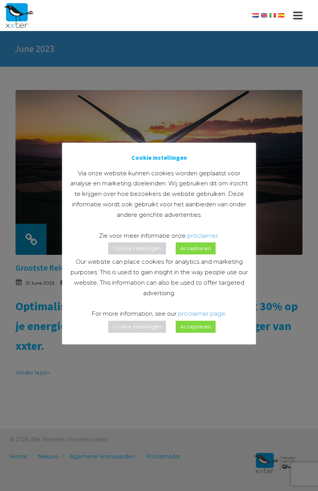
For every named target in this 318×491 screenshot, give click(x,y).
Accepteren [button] (195, 248)
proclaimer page (201, 313)
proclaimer (202, 235)
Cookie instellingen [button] (137, 248)
